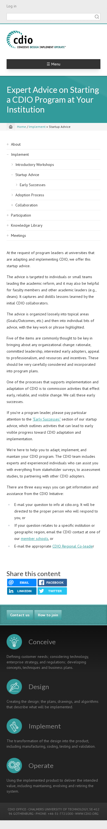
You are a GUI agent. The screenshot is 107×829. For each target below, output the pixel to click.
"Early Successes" (47, 419)
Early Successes (33, 184)
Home (21, 127)
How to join (48, 614)
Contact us (20, 614)
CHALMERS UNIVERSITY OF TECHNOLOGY (58, 809)
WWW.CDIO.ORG (86, 813)
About (16, 144)
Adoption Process (29, 194)
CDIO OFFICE (17, 809)
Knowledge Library (27, 225)
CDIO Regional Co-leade (72, 546)
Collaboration (26, 205)
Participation (21, 215)
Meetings (18, 235)
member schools (34, 538)
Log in (11, 6)
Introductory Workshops (34, 164)
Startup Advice (27, 174)
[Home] (36, 39)
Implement (37, 127)
